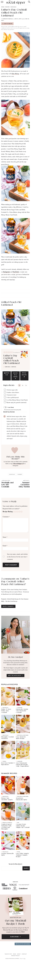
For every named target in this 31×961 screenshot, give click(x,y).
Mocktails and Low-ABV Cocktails (7, 484)
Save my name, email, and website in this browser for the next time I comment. (17, 556)
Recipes (7, 6)
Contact (24, 954)
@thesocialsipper (17, 463)
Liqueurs (19, 707)
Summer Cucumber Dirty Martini (24, 484)
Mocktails (5, 735)
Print (7, 374)
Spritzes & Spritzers (22, 735)
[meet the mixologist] (15, 635)
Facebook (16, 272)
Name (5, 537)
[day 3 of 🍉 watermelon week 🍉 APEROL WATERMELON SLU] (19, 949)
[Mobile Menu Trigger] (2, 2)
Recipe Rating (8, 511)
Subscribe (14, 937)
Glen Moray (15, 74)
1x (19, 385)
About (19, 954)
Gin (18, 822)
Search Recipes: (15, 864)
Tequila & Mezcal (7, 822)
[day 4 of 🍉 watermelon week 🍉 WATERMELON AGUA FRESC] (12, 949)
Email (5, 546)
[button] (4, 352)
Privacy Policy (15, 955)
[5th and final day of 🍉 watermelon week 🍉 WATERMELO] (4, 949)
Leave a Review (16, 375)
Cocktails (13, 6)
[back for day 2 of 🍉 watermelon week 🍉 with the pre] (27, 949)
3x (26, 385)
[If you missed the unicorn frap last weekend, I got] (12, 945)
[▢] (5, 390)
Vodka (4, 761)
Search (26, 868)
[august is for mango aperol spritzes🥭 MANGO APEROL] (4, 945)
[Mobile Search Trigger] (28, 2)
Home (2, 6)
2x (22, 385)
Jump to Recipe (8, 23)
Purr (24, 958)
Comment (6, 517)
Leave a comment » (8, 606)
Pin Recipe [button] (24, 374)
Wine (18, 851)
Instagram (6, 272)
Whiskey (20, 474)
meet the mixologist (15, 675)
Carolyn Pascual (7, 18)
